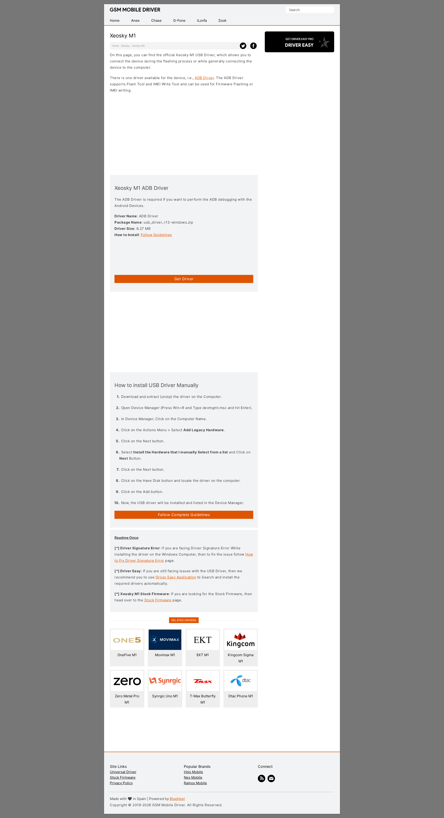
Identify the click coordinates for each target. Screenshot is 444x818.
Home (115, 45)
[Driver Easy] (299, 48)
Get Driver (184, 279)
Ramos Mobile (195, 783)
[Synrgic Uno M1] (165, 690)
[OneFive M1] (127, 648)
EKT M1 (203, 655)
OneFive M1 (127, 655)
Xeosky (125, 45)
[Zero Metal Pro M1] (127, 690)
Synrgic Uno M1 (165, 696)
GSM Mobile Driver (135, 10)
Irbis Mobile (193, 772)
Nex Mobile (193, 777)
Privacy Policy (121, 783)
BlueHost (177, 798)
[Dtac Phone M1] (240, 690)
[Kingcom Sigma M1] (240, 648)
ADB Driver (204, 78)
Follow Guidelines (156, 235)
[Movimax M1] (165, 648)
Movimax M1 (165, 655)
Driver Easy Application (176, 577)
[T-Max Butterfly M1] (203, 690)
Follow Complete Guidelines (184, 514)
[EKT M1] (203, 648)
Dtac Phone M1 (240, 696)
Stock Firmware (158, 600)
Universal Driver (123, 772)
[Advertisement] (184, 133)
